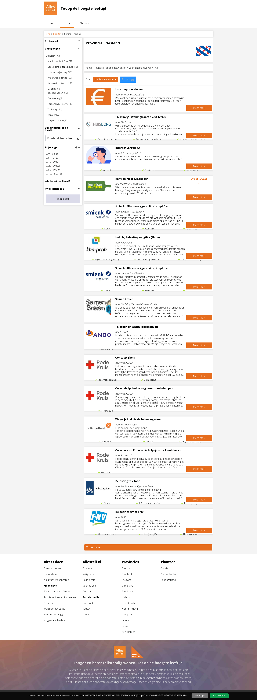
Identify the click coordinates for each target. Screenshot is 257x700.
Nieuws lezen (51, 574)
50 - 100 (54, 169)
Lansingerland (168, 579)
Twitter (86, 608)
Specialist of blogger (54, 614)
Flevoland (127, 574)
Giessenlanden (169, 574)
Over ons (87, 568)
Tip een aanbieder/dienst (57, 591)
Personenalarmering (60, 103)
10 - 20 (54, 161)
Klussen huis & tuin (60, 83)
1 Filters (129, 79)
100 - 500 (55, 173)
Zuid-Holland (128, 632)
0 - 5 (53, 153)
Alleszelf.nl (92, 562)
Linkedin (87, 614)
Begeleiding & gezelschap (63, 66)
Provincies (130, 562)
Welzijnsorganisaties (54, 608)
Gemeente (49, 603)
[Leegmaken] (78, 139)
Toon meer (93, 547)
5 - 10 (53, 157)
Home (50, 23)
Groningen (127, 591)
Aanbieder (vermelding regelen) (60, 597)
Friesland (126, 579)
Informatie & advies (60, 77)
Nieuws (84, 23)
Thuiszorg (55, 109)
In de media (89, 579)
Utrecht (126, 620)
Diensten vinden (52, 568)
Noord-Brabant (130, 603)
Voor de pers (90, 585)
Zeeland (126, 626)
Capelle (165, 568)
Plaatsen (168, 562)
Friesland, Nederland (104, 79)
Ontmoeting (56, 98)
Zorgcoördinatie (58, 120)
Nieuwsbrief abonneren (56, 579)
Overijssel (127, 614)
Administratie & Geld (60, 61)
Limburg (126, 597)
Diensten (67, 23)
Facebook (88, 603)
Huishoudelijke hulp (60, 72)
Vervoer (54, 114)
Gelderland (127, 585)
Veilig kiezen (89, 574)
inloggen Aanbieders (54, 620)
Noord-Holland (130, 608)
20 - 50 (54, 165)
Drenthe (126, 568)
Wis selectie (63, 199)
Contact (87, 591)
